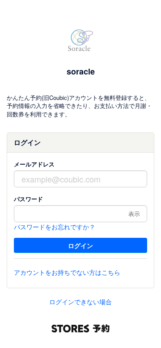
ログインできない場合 (80, 301)
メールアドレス (34, 164)
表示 (134, 213)
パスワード (28, 199)
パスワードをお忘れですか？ (54, 226)
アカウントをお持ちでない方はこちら (67, 272)
